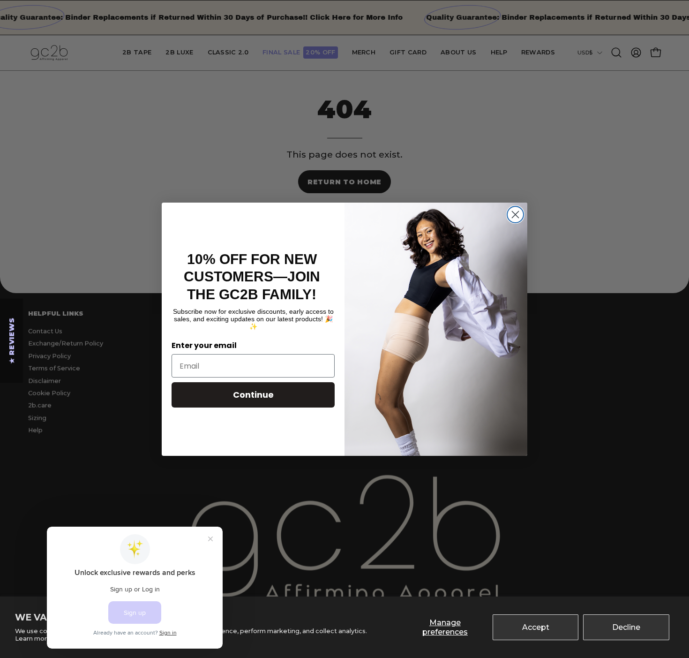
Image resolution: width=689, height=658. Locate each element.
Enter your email (204, 345)
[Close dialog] (515, 214)
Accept (535, 627)
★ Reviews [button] (11, 340)
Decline (626, 627)
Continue (253, 395)
